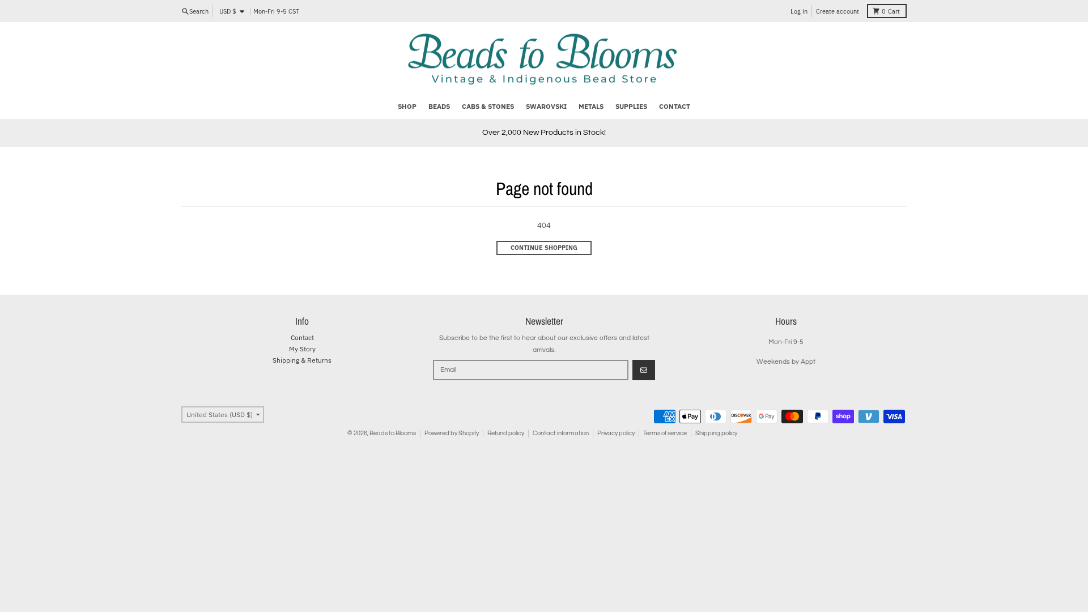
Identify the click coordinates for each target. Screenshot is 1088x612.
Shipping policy (716, 433)
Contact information (561, 433)
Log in (799, 11)
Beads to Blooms (392, 433)
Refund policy (505, 433)
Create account (837, 11)
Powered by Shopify (451, 433)
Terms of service (665, 433)
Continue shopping (544, 248)
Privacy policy (616, 433)
